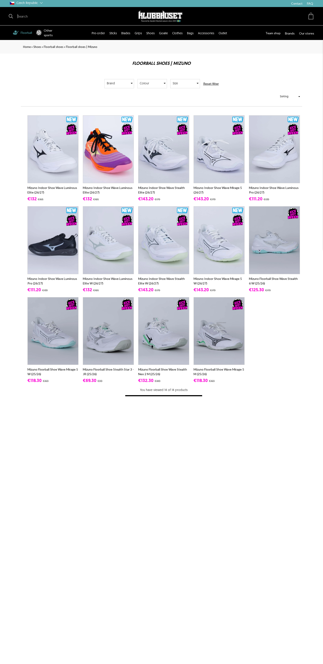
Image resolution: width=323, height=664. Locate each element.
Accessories (206, 33)
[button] (311, 16)
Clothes (177, 33)
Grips (138, 33)
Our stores (306, 33)
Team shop (273, 33)
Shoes (150, 33)
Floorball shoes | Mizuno (81, 47)
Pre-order (98, 33)
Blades (125, 33)
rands (291, 33)
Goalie (163, 33)
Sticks (113, 33)
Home (27, 47)
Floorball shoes (53, 47)
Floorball (26, 32)
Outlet (223, 33)
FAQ (310, 3)
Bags (190, 33)
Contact (297, 3)
